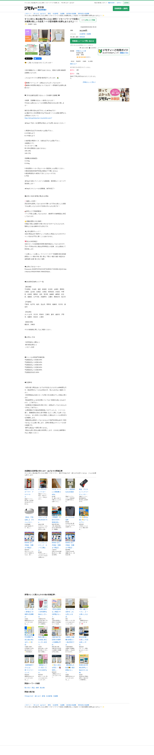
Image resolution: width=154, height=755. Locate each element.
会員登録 (126, 2)
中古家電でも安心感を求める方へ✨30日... (29, 640)
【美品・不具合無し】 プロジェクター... (29, 519)
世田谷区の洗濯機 (83, 13)
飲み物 (42, 687)
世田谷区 (82, 37)
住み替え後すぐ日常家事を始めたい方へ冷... (42, 613)
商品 (33, 687)
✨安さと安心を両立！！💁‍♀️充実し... (56, 667)
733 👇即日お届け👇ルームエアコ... (83, 519)
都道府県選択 (42, 10)
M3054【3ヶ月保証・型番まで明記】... (56, 545)
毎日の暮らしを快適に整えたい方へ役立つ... (42, 640)
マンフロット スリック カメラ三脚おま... (43, 546)
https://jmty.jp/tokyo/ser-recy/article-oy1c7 (38, 118)
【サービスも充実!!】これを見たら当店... (69, 613)
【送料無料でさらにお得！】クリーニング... (29, 668)
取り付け (27, 687)
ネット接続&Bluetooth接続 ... (70, 491)
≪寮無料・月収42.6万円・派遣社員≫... (56, 519)
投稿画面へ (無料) (121, 8)
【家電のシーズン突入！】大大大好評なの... (42, 668)
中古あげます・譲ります (33, 696)
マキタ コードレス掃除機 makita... (56, 491)
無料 (37, 687)
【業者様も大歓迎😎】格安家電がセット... (70, 668)
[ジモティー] (31, 8)
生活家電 (55, 13)
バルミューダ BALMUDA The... (42, 519)
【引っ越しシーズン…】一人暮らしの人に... (83, 613)
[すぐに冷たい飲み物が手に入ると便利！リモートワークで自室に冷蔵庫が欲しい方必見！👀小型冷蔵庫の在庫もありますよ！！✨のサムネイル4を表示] (31, 49)
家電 (49, 13)
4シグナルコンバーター (42, 490)
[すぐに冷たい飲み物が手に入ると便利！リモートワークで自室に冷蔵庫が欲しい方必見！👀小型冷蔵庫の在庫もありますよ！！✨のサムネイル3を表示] (58, 35)
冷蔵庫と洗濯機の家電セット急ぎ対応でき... (69, 640)
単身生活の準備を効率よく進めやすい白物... (83, 668)
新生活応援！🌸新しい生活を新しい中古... (83, 640)
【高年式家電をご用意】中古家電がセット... (56, 613)
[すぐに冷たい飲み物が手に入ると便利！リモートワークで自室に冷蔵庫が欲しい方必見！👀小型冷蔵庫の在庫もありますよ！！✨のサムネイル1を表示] (31, 35)
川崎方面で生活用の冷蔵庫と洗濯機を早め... (56, 640)
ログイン (119, 2)
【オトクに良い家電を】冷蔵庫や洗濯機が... (29, 613)
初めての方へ (111, 2)
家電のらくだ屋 (81, 51)
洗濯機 (62, 13)
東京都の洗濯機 (71, 13)
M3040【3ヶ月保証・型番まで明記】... (29, 545)
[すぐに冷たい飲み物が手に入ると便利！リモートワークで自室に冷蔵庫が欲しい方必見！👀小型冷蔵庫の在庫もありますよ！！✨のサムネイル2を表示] (44, 35)
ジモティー (28, 13)
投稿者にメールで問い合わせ (83, 41)
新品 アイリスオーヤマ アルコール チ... (29, 493)
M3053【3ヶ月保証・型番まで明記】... (69, 545)
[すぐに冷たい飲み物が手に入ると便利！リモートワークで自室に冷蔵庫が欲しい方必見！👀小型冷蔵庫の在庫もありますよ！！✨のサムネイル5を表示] (44, 49)
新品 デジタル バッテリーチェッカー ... (83, 491)
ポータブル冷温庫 (69, 518)
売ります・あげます (40, 13)
